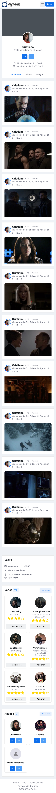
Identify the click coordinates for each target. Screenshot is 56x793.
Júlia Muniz (15, 734)
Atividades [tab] (16, 74)
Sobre (16, 782)
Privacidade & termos (28, 786)
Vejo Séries (31, 789)
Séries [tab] (28, 74)
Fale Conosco (36, 782)
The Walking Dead (16, 686)
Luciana (40, 734)
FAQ (24, 782)
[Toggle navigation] (42, 4)
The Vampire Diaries (40, 611)
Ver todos (45, 590)
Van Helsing (16, 648)
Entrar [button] (49, 4)
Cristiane (18, 85)
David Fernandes (15, 762)
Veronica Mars (40, 648)
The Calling (15, 611)
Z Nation (40, 686)
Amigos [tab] (39, 74)
